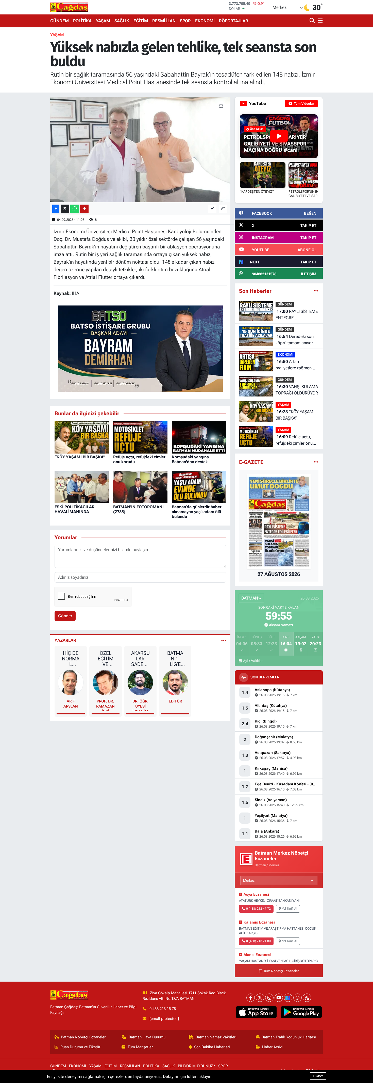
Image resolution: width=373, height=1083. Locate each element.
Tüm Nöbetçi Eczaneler (281, 971)
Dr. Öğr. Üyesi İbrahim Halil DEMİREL (140, 705)
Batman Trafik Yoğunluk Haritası (289, 1037)
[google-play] (301, 1012)
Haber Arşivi (272, 1047)
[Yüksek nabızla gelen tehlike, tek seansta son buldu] (140, 149)
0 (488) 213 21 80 (258, 941)
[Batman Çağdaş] (69, 7)
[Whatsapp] (297, 998)
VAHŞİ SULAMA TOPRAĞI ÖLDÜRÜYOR (297, 390)
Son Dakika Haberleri (212, 1047)
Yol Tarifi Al (289, 908)
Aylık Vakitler (252, 661)
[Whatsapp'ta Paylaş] (74, 209)
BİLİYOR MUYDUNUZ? (196, 1066)
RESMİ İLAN (164, 20)
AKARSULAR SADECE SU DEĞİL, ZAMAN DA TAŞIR (140, 658)
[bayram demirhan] (140, 348)
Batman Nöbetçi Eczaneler (83, 1037)
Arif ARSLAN (70, 704)
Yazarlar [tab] (65, 640)
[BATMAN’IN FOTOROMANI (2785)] (140, 486)
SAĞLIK (121, 20)
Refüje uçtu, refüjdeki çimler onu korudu (294, 440)
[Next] (288, 998)
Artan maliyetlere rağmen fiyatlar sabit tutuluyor (296, 365)
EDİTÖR (175, 701)
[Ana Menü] (319, 20)
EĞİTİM (140, 20)
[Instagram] (269, 998)
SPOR (185, 20)
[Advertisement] (26, 108)
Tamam (318, 1075)
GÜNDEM (59, 20)
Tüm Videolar (303, 103)
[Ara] (313, 20)
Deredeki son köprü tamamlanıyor (295, 340)
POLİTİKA (82, 20)
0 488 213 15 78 (162, 1008)
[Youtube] (279, 998)
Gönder (65, 615)
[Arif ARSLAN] (71, 681)
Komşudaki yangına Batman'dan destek (190, 459)
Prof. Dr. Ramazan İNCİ (105, 705)
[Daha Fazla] (84, 209)
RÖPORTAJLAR (233, 20)
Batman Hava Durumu (147, 1037)
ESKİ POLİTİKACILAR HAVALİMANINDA (74, 509)
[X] (260, 998)
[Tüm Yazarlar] (223, 640)
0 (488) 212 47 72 (258, 908)
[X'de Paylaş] (65, 209)
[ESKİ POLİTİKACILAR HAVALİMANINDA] (82, 486)
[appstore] (256, 1012)
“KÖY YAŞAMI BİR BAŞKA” (80, 457)
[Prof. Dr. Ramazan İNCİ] (105, 681)
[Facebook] (250, 998)
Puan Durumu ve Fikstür (80, 1047)
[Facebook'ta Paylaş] (55, 209)
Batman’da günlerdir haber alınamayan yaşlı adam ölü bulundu (197, 511)
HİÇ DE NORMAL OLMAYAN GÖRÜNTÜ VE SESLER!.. (70, 658)
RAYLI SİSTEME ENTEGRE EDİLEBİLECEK (297, 315)
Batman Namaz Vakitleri (216, 1037)
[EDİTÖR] (175, 681)
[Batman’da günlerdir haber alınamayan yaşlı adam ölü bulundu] (199, 486)
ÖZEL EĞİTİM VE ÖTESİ (105, 658)
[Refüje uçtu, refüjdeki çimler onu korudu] (140, 436)
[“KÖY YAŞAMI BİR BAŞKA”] (82, 436)
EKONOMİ (205, 20)
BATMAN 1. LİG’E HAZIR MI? (175, 658)
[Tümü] (316, 290)
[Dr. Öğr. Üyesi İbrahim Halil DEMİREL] (140, 681)
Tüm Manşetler (140, 1047)
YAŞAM (103, 20)
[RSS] (307, 998)
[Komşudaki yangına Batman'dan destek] (199, 436)
